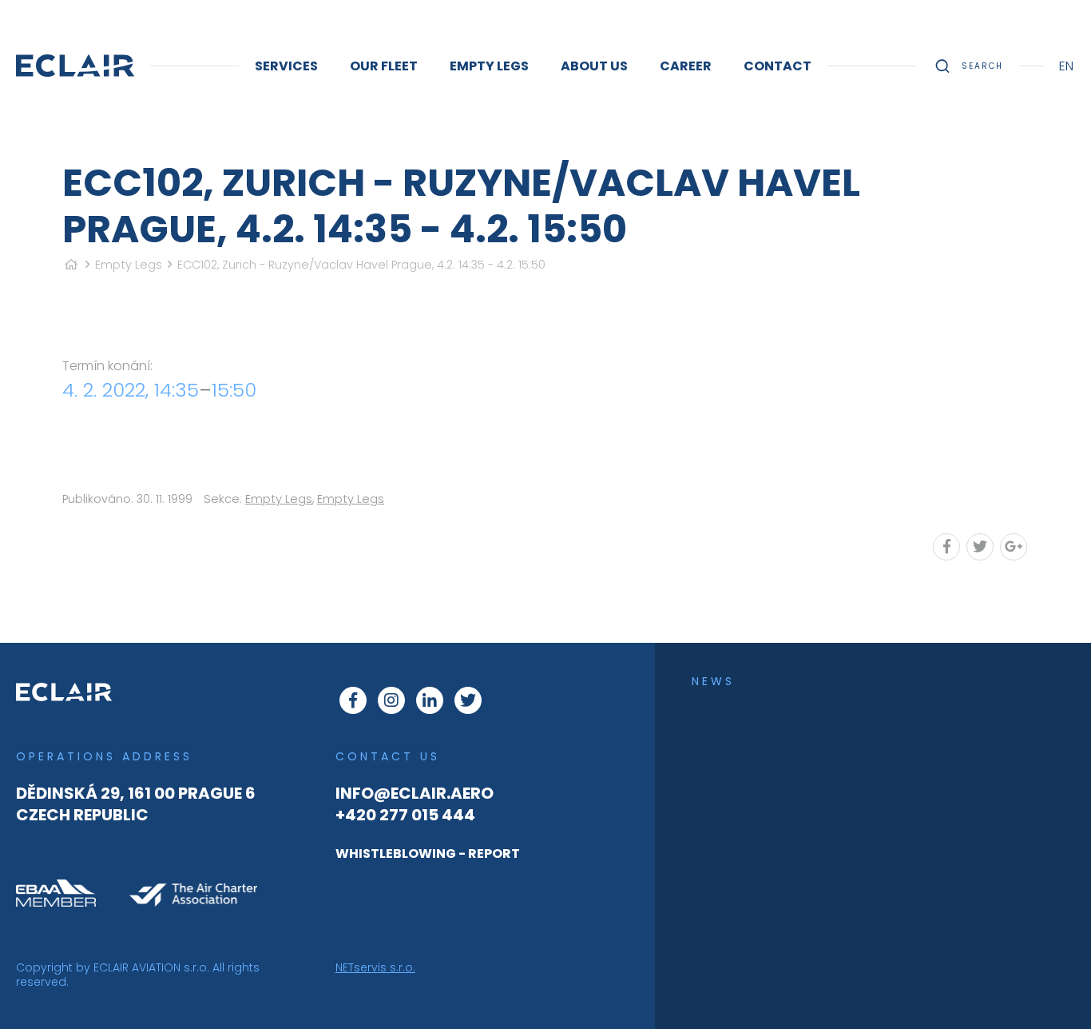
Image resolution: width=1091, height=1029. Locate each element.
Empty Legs (128, 265)
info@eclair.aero (414, 793)
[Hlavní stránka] (71, 265)
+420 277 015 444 (405, 815)
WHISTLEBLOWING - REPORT (427, 853)
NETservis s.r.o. (375, 967)
